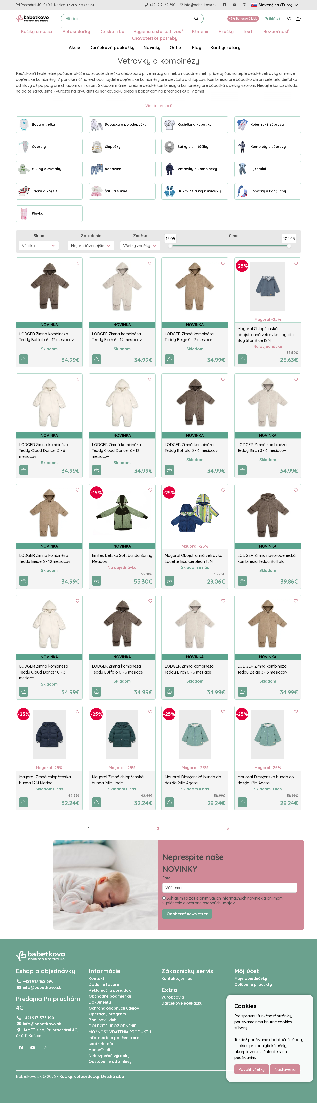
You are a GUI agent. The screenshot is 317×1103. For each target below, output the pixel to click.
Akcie (74, 47)
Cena (233, 235)
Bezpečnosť (276, 31)
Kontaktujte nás (176, 978)
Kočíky (65, 1076)
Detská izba (111, 31)
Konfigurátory (225, 47)
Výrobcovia (172, 997)
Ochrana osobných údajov (114, 1008)
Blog (196, 47)
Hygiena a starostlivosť (158, 31)
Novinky (152, 47)
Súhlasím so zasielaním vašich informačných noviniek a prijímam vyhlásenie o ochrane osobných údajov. (222, 900)
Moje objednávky (250, 978)
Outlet (176, 47)
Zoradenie (91, 235)
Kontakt (96, 978)
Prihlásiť (272, 18)
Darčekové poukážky (111, 47)
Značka (140, 235)
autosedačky (86, 1076)
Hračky (226, 31)
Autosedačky (76, 31)
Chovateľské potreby (154, 38)
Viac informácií (158, 105)
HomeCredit (100, 1049)
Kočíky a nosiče (37, 31)
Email (167, 877)
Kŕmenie (201, 31)
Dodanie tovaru (104, 984)
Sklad (39, 235)
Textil (248, 31)
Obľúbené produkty (253, 984)
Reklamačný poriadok (110, 990)
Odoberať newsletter (187, 913)
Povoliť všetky (251, 1069)
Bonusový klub (103, 1019)
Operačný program (107, 1014)
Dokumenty (100, 1002)
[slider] (170, 246)
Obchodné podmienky (110, 996)
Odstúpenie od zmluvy (110, 1061)
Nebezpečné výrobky (109, 1055)
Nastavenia (285, 1069)
